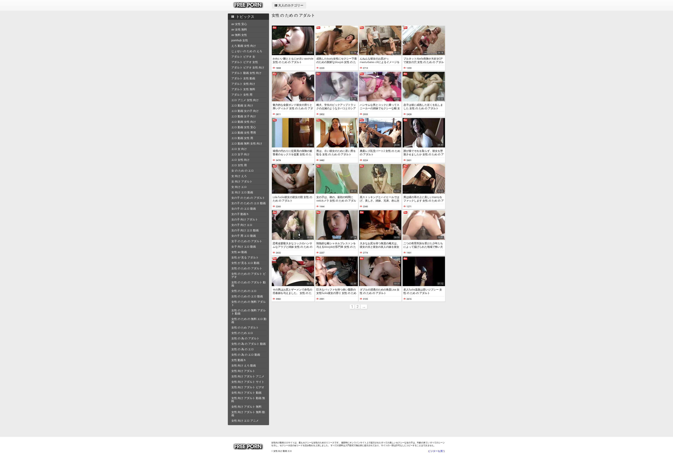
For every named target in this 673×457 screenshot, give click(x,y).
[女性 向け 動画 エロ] (248, 7)
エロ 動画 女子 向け (243, 116)
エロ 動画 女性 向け (243, 121)
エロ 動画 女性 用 (242, 138)
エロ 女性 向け (240, 159)
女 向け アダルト (241, 181)
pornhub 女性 (239, 40)
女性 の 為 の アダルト (245, 338)
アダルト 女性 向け (243, 83)
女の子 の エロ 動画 (243, 208)
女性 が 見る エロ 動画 (245, 263)
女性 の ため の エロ (244, 291)
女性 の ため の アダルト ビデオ (248, 275)
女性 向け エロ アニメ (245, 420)
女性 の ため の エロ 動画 (247, 296)
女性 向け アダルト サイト (247, 381)
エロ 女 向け (239, 149)
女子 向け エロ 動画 (243, 246)
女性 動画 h (238, 360)
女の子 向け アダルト (244, 219)
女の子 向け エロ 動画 (245, 230)
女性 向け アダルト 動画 (246, 392)
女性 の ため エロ (242, 333)
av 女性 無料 (239, 29)
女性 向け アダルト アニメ (247, 376)
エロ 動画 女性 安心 (243, 127)
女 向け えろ (239, 176)
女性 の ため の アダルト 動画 (248, 284)
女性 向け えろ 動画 (243, 365)
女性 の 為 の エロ (242, 349)
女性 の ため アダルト (245, 327)
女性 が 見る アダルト (245, 257)
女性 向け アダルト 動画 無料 (248, 399)
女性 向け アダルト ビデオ (247, 387)
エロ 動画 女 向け (242, 105)
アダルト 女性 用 (241, 94)
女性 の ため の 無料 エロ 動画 (248, 320)
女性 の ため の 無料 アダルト (248, 303)
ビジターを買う (436, 451)
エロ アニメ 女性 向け (245, 100)
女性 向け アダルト (243, 371)
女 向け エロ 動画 (242, 192)
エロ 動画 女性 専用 (243, 132)
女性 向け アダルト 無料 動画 (248, 413)
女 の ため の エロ (242, 170)
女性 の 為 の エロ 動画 (245, 354)
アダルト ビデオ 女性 (244, 62)
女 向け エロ (239, 187)
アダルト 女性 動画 (243, 78)
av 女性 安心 (239, 24)
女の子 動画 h (239, 214)
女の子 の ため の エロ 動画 (248, 203)
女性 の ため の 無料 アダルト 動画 (248, 312)
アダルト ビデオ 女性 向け (247, 67)
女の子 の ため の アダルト (248, 197)
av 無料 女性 (239, 35)
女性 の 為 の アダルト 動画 (248, 343)
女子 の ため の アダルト (246, 241)
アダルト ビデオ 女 (243, 56)
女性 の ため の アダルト (246, 268)
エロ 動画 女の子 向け (245, 111)
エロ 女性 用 (239, 165)
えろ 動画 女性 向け (243, 45)
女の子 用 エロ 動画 (243, 235)
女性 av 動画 (239, 252)
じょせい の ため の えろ (246, 51)
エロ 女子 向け (240, 154)
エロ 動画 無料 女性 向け (246, 143)
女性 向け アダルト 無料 (246, 406)
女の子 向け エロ (241, 225)
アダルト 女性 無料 (243, 89)
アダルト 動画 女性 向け (246, 73)
